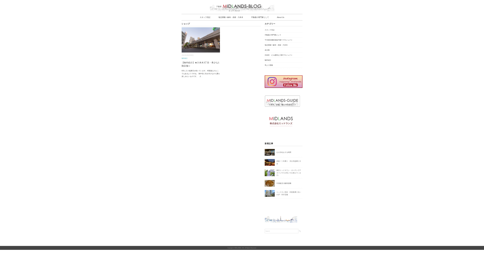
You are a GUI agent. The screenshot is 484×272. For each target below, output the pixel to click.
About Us (280, 17)
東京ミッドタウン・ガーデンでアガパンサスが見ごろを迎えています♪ (288, 172)
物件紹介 (185, 58)
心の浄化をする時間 (283, 152)
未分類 (267, 50)
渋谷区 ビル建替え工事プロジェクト (279, 55)
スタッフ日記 (205, 17)
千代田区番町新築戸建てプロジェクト (279, 40)
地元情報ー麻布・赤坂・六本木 (230, 17)
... (202, 76)
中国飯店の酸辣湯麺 (283, 183)
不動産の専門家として (260, 17)
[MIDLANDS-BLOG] (242, 3)
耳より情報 (269, 65)
